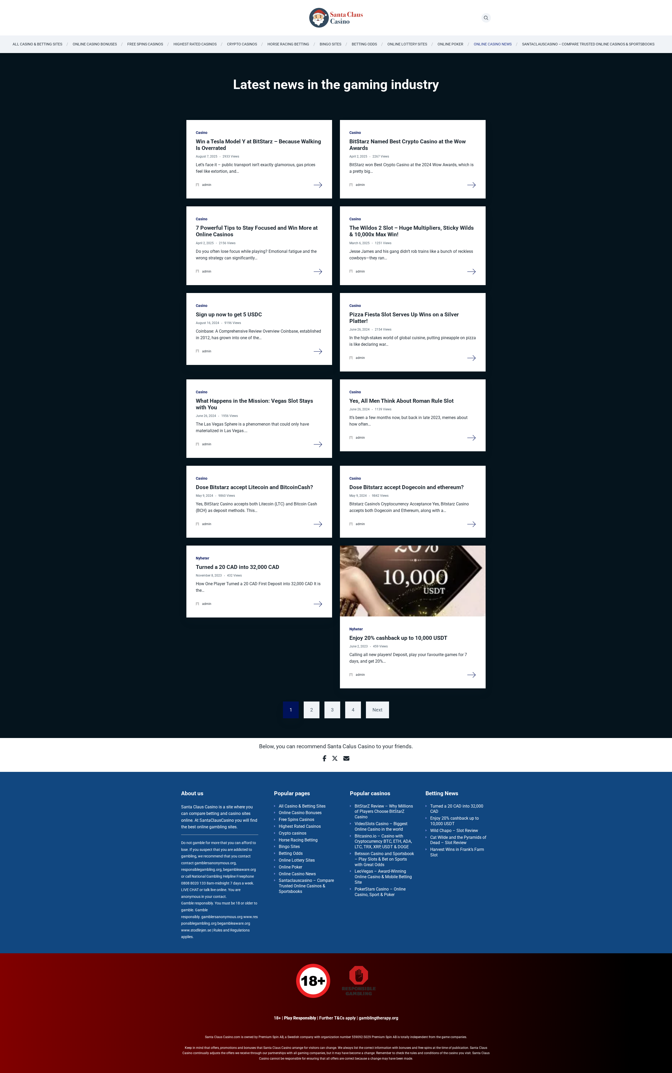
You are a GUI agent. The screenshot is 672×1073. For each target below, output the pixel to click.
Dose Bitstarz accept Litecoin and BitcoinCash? (254, 487)
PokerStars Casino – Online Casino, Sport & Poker (380, 892)
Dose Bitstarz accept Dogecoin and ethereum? (406, 487)
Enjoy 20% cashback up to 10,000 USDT (398, 638)
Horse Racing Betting (288, 44)
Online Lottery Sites (407, 44)
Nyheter (202, 558)
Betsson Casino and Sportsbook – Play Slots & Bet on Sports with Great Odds (384, 859)
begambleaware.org (233, 923)
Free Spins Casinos (145, 44)
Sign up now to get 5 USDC (229, 314)
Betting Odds (364, 44)
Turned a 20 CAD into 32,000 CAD (237, 567)
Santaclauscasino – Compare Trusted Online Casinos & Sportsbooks (588, 44)
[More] (318, 184)
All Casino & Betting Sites (37, 44)
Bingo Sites (330, 44)
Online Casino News (493, 44)
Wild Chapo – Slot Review (454, 830)
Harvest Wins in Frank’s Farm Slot (457, 852)
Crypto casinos (242, 44)
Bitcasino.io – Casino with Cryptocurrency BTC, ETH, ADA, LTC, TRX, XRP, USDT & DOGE (383, 842)
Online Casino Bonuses (95, 44)
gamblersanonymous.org (222, 917)
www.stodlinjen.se (196, 930)
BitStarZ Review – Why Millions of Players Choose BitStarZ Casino (384, 812)
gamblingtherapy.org (378, 1018)
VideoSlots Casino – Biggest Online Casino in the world (381, 826)
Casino (201, 132)
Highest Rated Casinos (195, 44)
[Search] (486, 18)
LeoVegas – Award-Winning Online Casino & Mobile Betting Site (383, 877)
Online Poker (450, 44)
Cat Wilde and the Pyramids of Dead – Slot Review (458, 840)
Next (377, 710)
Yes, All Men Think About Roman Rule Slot (401, 401)
